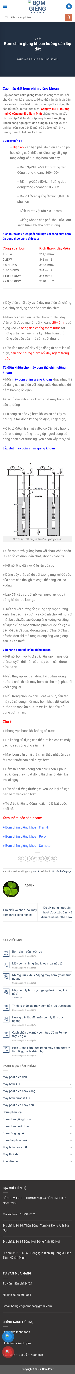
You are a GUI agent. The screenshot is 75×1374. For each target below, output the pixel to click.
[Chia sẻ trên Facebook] (28, 859)
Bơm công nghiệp (14, 1133)
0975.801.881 (22, 1295)
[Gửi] (68, 17)
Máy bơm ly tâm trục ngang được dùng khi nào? (39, 992)
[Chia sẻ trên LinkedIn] (54, 859)
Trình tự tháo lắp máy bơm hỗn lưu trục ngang (42, 1005)
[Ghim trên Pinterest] (47, 859)
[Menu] (5, 6)
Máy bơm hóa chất (15, 1147)
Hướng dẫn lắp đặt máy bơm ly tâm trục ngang (38, 1019)
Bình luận (17, 998)
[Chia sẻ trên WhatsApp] (21, 859)
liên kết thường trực (62, 871)
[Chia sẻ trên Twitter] (34, 859)
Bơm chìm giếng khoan (17, 1119)
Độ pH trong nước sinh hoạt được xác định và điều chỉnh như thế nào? (56, 912)
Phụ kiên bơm (11, 1161)
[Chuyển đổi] (70, 1084)
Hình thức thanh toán (16, 1332)
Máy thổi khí (11, 1154)
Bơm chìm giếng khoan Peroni (26, 836)
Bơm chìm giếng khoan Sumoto (27, 845)
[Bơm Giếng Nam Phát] (37, 6)
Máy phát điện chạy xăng (19, 1091)
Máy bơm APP (12, 1084)
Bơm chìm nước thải (16, 1126)
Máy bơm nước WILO (16, 1098)
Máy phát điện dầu (15, 1077)
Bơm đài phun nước (15, 1140)
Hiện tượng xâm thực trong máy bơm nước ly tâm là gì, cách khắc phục (41, 1049)
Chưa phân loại (12, 1112)
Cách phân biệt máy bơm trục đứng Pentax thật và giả (39, 1034)
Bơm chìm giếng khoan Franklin (27, 827)
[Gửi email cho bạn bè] (41, 859)
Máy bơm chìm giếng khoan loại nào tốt (37, 963)
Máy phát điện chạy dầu (18, 1105)
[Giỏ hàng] (69, 6)
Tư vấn (37, 39)
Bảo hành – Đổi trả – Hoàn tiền (23, 1355)
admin (54, 59)
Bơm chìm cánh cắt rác (27, 951)
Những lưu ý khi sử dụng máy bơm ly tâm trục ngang (41, 976)
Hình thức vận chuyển (17, 1343)
